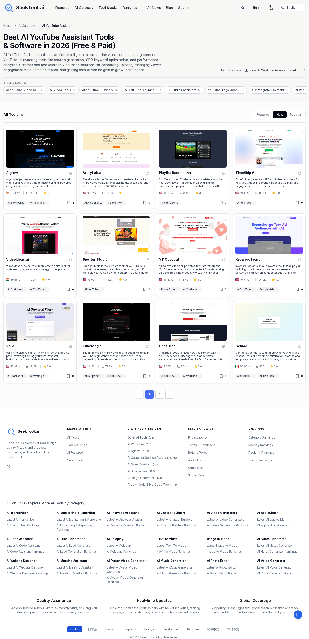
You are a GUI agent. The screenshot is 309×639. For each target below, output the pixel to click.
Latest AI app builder (271, 519)
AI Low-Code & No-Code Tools (153, 484)
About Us (194, 460)
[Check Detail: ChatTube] (223, 346)
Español (130, 629)
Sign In (257, 7)
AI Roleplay (115, 539)
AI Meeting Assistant (72, 560)
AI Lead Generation (71, 539)
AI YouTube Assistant (39, 202)
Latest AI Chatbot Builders (174, 519)
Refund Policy (197, 452)
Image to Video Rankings (224, 551)
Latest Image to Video (222, 545)
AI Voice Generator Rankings (277, 573)
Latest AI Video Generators (225, 519)
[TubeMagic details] (116, 341)
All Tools (73, 437)
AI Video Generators (222, 512)
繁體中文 (233, 629)
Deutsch (111, 629)
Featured (62, 7)
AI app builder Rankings (273, 525)
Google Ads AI (268, 289)
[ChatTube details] (192, 341)
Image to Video (218, 539)
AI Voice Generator (271, 560)
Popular (295, 114)
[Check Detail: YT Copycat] (223, 259)
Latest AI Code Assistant (23, 545)
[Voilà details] (40, 341)
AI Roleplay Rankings (121, 551)
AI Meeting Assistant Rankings (77, 573)
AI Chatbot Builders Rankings (177, 525)
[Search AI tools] (242, 7)
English (75, 629)
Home (7, 25)
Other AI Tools (142, 437)
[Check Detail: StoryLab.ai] (147, 173)
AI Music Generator (171, 560)
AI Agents (138, 451)
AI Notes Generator (271, 539)
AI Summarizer (141, 471)
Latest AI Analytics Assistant (125, 519)
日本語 (92, 629)
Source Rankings (260, 460)
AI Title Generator (269, 376)
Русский (193, 629)
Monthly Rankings (260, 445)
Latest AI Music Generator (174, 567)
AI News (154, 7)
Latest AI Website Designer (25, 567)
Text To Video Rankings (174, 551)
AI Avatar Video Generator (126, 560)
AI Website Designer (22, 560)
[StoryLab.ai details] (116, 168)
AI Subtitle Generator (246, 376)
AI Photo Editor (218, 560)
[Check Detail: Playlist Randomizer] (223, 173)
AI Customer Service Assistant (152, 457)
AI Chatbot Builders (171, 512)
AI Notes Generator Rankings (277, 551)
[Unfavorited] (69, 203)
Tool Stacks (108, 7)
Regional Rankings (261, 452)
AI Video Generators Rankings (228, 525)
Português (171, 629)
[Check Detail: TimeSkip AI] (300, 173)
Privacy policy (198, 437)
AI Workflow (140, 444)
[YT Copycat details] (192, 255)
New (279, 114)
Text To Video (167, 539)
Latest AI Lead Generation (74, 545)
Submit (183, 7)
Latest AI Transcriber (21, 519)
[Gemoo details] (269, 341)
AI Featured (75, 452)
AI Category (84, 7)
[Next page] (169, 394)
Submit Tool (75, 460)
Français (150, 629)
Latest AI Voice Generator (275, 567)
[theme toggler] (271, 7)
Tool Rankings (77, 445)
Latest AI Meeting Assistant (75, 567)
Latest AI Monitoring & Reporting (79, 519)
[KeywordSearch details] (269, 255)
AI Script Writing (17, 289)
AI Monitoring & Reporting (76, 512)
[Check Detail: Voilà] (70, 346)
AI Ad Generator (94, 202)
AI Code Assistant (20, 539)
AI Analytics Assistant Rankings (128, 525)
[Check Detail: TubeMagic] (147, 346)
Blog (169, 7)
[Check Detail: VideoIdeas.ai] (70, 259)
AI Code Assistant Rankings (25, 551)
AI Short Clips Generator (17, 202)
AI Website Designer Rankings (27, 573)
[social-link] (9, 467)
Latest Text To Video (171, 545)
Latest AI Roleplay (119, 545)
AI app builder (267, 512)
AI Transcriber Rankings (23, 525)
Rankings (130, 7)
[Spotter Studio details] (116, 255)
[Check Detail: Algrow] (70, 173)
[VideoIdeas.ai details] (40, 255)
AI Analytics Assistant (123, 512)
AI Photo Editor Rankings (224, 573)
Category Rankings (261, 437)
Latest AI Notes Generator (275, 545)
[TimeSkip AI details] (269, 168)
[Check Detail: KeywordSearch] (300, 259)
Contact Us (195, 467)
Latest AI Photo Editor (221, 567)
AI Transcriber (17, 512)
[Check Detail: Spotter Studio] (147, 259)
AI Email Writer (17, 376)
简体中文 (213, 629)
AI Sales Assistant (144, 464)
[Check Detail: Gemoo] (300, 346)
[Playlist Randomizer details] (192, 168)
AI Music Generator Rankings (177, 573)
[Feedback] (298, 614)
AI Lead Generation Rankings (77, 551)
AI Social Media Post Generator (116, 202)
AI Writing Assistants (39, 376)
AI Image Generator (145, 478)
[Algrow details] (40, 168)
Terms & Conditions (201, 445)
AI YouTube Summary (192, 289)
